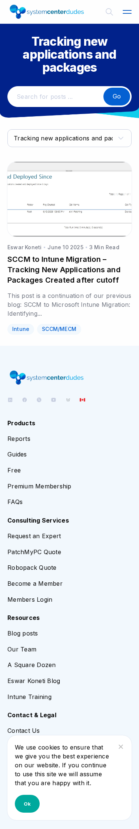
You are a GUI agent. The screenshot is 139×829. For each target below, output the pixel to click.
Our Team (21, 649)
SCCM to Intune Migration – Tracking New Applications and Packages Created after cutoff (63, 270)
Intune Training (29, 696)
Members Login (29, 599)
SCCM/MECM (59, 329)
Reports (18, 438)
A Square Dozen (31, 665)
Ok (27, 804)
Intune (20, 329)
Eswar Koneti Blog (33, 681)
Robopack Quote (32, 567)
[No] (120, 746)
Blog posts (22, 633)
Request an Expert (34, 536)
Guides (17, 454)
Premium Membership (39, 486)
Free (14, 470)
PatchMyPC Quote (34, 552)
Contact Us (23, 730)
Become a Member (35, 583)
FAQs (15, 501)
